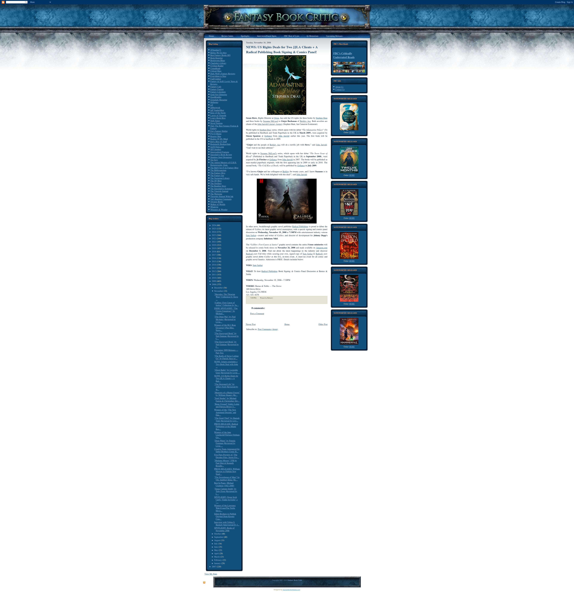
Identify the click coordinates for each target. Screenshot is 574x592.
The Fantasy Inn (217, 175)
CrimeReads (215, 68)
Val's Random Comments (221, 199)
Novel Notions (216, 123)
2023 (214, 235)
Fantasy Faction (217, 89)
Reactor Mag (215, 136)
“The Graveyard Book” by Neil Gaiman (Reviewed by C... (226, 336)
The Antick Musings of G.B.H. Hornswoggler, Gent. (223, 164)
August (217, 540)
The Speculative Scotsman (221, 188)
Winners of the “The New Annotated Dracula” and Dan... (225, 412)
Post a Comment (257, 313)
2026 (214, 225)
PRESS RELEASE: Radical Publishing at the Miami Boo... (226, 426)
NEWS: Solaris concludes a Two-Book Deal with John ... (226, 364)
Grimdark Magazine (218, 99)
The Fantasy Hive (217, 172)
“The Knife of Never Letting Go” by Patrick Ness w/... (226, 357)
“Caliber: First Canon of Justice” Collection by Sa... (226, 304)
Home (287, 324)
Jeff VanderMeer (217, 110)
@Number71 (215, 50)
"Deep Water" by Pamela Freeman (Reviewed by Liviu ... (224, 443)
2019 (214, 248)
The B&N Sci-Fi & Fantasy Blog (224, 167)
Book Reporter (216, 57)
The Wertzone (216, 193)
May (216, 550)
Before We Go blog (218, 52)
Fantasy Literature (218, 91)
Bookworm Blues (217, 60)
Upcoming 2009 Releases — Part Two (226, 351)
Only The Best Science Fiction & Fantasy (224, 127)
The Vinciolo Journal (219, 191)
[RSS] (204, 582)
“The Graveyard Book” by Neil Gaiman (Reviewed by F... (226, 344)
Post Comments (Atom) (268, 329)
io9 (211, 105)
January (217, 563)
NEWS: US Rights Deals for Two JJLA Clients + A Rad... (226, 378)
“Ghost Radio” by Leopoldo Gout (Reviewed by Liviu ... (227, 371)
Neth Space (215, 120)
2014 (214, 264)
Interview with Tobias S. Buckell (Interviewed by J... (226, 523)
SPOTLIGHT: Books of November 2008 (224, 529)
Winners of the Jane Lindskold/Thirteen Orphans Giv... (227, 435)
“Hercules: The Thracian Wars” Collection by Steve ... (226, 297)
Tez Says (214, 159)
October (217, 533)
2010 (214, 277)
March (217, 556)
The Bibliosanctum (218, 170)
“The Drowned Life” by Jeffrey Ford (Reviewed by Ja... (226, 387)
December (218, 287)
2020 (214, 244)
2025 (214, 228)
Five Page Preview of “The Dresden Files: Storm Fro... (226, 456)
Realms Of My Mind (219, 138)
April (216, 553)
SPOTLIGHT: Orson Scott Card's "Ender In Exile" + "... (226, 500)
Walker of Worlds (217, 204)
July (216, 543)
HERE (352, 132)
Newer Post (251, 324)
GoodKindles (215, 97)
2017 (214, 254)
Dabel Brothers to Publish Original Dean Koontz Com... (225, 516)
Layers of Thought (218, 115)
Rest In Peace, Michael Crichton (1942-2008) (224, 484)
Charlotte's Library (218, 63)
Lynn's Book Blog (218, 118)
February (218, 560)
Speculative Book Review (221, 154)
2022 (214, 238)
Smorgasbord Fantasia (219, 152)
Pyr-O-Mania (215, 133)
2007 (214, 566)
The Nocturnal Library (220, 178)
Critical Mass (215, 70)
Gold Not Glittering (218, 94)
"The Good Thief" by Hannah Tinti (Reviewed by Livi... (226, 419)
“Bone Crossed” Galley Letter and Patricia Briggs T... (226, 405)
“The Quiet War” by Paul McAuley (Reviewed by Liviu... (225, 319)
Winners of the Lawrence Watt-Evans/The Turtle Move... (225, 508)
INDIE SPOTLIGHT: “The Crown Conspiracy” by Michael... (226, 311)
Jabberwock (215, 107)
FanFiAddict (215, 78)
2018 (214, 251)
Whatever (214, 206)
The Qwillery (216, 183)
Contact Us (340, 89)
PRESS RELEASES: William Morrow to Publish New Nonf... (227, 471)
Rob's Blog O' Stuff (218, 141)
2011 (214, 274)
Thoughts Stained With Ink (221, 196)
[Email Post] (274, 298)
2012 (214, 271)
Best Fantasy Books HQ (220, 55)
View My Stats (210, 573)
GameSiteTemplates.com (291, 590)
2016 (214, 258)
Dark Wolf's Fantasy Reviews (222, 73)
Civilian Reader (216, 65)
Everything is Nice (218, 76)
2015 (214, 261)
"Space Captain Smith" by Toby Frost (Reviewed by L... (225, 491)
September (218, 537)
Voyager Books (216, 201)
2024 (214, 231)
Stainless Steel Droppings (221, 157)
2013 (214, 267)
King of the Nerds (218, 112)
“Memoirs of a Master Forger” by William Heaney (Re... (227, 394)
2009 (214, 281)
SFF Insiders (215, 149)
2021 (214, 241)
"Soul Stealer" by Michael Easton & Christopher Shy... (227, 399)
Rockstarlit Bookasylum (220, 144)
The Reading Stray (218, 185)
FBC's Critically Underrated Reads (344, 55)
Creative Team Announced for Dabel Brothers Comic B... (227, 450)
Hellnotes (214, 102)
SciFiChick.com (217, 146)
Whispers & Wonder (219, 209)
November (218, 291)
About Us (339, 86)
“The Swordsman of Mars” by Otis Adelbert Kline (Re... (227, 478)
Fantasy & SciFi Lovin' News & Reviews (224, 82)
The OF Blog (216, 180)
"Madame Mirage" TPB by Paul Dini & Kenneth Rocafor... (225, 463)
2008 (214, 284)
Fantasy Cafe (215, 86)
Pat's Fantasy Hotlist (219, 131)
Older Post (323, 324)
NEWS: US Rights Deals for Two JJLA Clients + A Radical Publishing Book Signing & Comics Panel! (282, 49)
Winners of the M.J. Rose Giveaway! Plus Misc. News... (225, 328)
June (216, 546)
